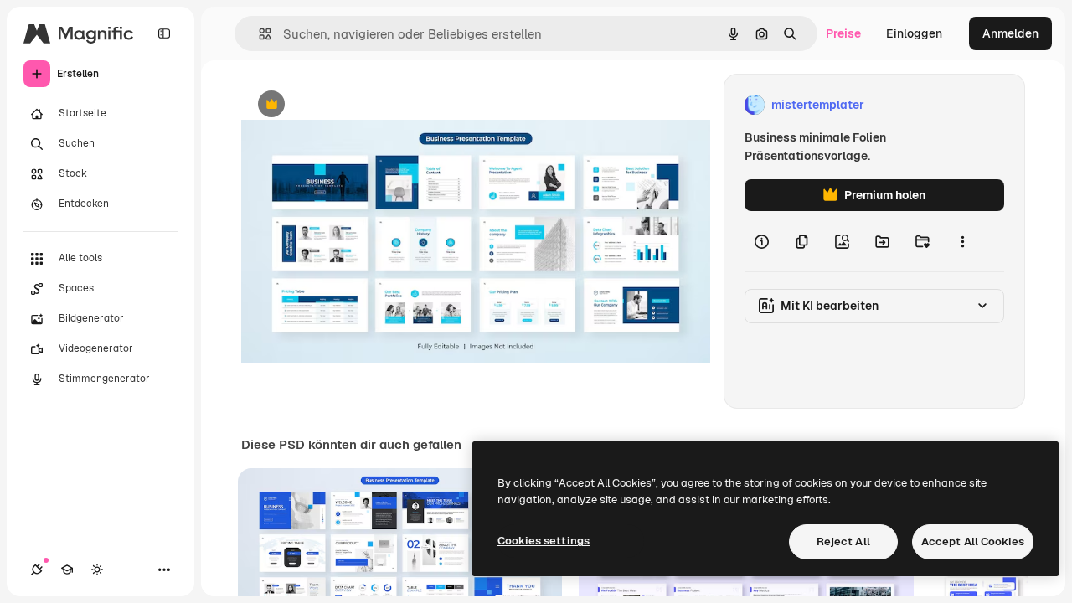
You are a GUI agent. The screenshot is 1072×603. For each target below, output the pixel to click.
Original (348, 105)
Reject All (843, 541)
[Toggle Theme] (97, 569)
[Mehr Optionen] (962, 241)
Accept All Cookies (972, 541)
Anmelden (1010, 33)
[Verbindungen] (36, 569)
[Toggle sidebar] (164, 33)
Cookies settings (543, 540)
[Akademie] (67, 569)
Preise (843, 33)
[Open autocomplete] (258, 34)
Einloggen (914, 33)
